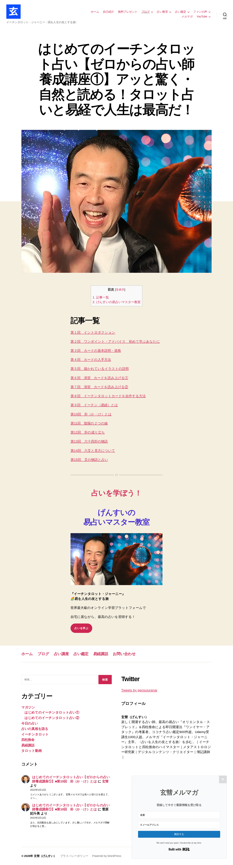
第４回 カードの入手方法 (91, 359)
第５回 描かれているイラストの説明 (100, 368)
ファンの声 (200, 11)
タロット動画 (31, 750)
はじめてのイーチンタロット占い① (52, 712)
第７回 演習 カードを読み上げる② (99, 387)
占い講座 (61, 654)
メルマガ (187, 16)
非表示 (120, 289)
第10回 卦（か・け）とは (91, 414)
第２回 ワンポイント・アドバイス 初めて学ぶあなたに (115, 341)
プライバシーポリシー (74, 856)
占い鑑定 (180, 11)
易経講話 (100, 654)
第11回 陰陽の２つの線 (89, 423)
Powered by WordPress (106, 856)
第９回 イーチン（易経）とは (94, 405)
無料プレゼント (127, 11)
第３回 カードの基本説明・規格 (96, 350)
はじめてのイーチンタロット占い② (52, 718)
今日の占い (29, 723)
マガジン (28, 707)
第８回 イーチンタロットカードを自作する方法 (108, 396)
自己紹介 (108, 11)
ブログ (145, 11)
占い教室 (162, 11)
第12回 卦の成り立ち (88, 432)
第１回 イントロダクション (93, 332)
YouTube (202, 16)
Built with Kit (179, 849)
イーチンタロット (35, 734)
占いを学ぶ (81, 628)
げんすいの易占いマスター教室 (117, 302)
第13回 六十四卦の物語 (89, 441)
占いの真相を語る (34, 729)
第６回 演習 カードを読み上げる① (99, 378)
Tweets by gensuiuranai (139, 690)
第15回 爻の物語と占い (89, 459)
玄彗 (105, 781)
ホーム (95, 11)
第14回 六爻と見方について (93, 450)
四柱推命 (28, 739)
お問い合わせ (124, 654)
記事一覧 (101, 297)
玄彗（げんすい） (45, 856)
